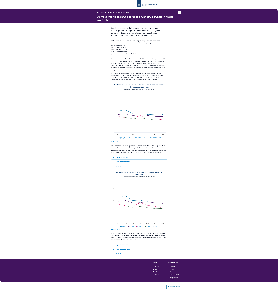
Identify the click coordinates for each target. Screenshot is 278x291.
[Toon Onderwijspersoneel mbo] (154, 137)
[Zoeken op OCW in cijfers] (179, 12)
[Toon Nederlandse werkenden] (123, 138)
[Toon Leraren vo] (131, 226)
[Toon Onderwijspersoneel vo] (138, 137)
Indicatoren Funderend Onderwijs (118, 12)
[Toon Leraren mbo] (139, 226)
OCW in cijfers (102, 12)
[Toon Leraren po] (123, 226)
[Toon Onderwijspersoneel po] (123, 137)
